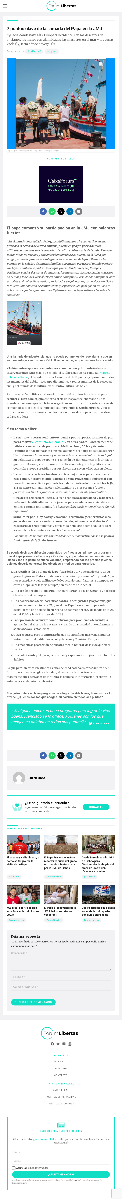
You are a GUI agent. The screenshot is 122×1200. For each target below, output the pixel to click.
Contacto (61, 1075)
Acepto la (32, 1168)
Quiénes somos (61, 1062)
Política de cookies (61, 1104)
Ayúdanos (61, 1068)
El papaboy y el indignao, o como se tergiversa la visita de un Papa (23, 861)
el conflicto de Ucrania (47, 442)
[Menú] (5, 6)
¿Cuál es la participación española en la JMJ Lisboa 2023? (23, 911)
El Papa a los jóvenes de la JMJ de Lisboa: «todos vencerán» (60, 911)
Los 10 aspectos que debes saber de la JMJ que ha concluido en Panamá (98, 911)
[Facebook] (52, 1044)
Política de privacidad (61, 1097)
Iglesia (53, 51)
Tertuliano (14, 876)
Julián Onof (35, 51)
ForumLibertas (53, 876)
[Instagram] (69, 1044)
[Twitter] (58, 1044)
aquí (75, 1180)
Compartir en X (102, 723)
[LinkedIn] (64, 1044)
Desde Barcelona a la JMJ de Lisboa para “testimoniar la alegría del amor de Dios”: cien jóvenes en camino (98, 864)
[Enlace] (61, 6)
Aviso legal (61, 1090)
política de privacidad (37, 1168)
